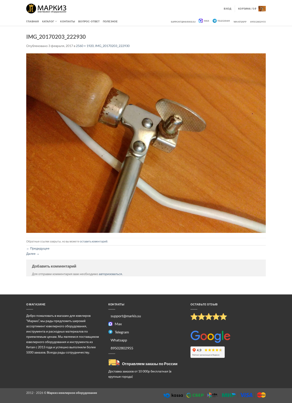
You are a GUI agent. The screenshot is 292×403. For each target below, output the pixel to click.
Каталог (48, 21)
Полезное (110, 21)
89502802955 (258, 21)
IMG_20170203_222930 (112, 46)
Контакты (67, 21)
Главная (32, 21)
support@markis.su (183, 21)
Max (206, 20)
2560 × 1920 (85, 46)
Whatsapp (240, 21)
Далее (32, 253)
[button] (252, 9)
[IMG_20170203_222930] (146, 143)
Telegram (223, 20)
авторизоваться (110, 274)
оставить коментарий (93, 241)
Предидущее (38, 248)
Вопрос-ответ (89, 21)
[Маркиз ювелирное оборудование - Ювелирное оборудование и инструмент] (46, 8)
